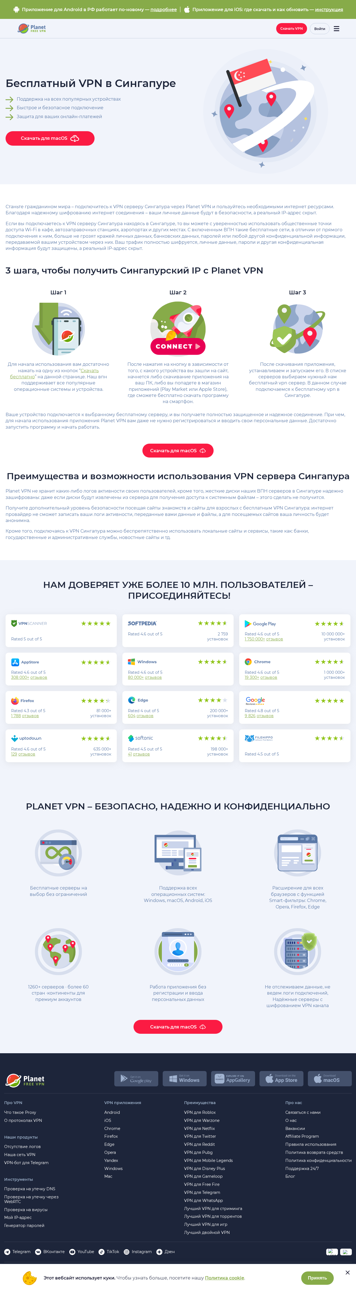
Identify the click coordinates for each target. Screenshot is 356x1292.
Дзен (170, 1251)
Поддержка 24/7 (302, 1168)
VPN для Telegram (202, 1192)
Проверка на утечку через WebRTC (31, 1199)
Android (112, 1112)
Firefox (111, 1136)
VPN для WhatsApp (203, 1200)
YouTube (86, 1251)
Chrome (112, 1128)
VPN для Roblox (200, 1112)
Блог (290, 1176)
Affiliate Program (302, 1136)
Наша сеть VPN (19, 1154)
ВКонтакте (54, 1251)
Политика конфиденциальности (318, 1160)
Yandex (111, 1160)
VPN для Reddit (199, 1144)
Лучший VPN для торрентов (213, 1216)
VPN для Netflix (199, 1128)
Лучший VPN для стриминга (213, 1208)
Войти (319, 29)
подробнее (163, 9)
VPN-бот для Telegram (26, 1163)
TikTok (113, 1251)
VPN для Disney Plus (204, 1168)
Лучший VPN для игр (206, 1224)
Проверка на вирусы (26, 1209)
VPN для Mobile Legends (208, 1160)
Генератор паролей (24, 1225)
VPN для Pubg (198, 1152)
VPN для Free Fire (201, 1184)
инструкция (329, 9)
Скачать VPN (291, 28)
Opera (110, 1152)
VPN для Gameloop (203, 1176)
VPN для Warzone (201, 1120)
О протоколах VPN (23, 1120)
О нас (291, 1120)
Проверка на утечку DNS (29, 1189)
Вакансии (295, 1128)
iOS (107, 1120)
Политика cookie (224, 1278)
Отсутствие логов (22, 1146)
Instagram (142, 1251)
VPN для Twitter (200, 1136)
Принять (317, 1278)
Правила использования (310, 1144)
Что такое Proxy (20, 1112)
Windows (113, 1168)
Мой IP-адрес (18, 1217)
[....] (31, 29)
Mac (108, 1176)
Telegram (22, 1251)
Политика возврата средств (314, 1152)
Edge (109, 1144)
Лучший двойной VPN (207, 1232)
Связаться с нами (303, 1112)
